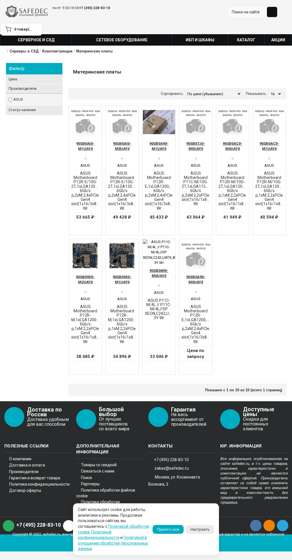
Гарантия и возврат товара (34, 478)
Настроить (200, 529)
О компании (20, 459)
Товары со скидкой (99, 465)
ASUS (18, 99)
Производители (23, 471)
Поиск (86, 477)
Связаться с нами (97, 471)
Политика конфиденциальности (39, 484)
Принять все (168, 529)
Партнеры (90, 484)
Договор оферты (25, 490)
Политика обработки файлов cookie (105, 493)
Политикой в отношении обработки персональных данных (113, 543)
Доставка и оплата (27, 465)
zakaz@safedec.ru (172, 468)
